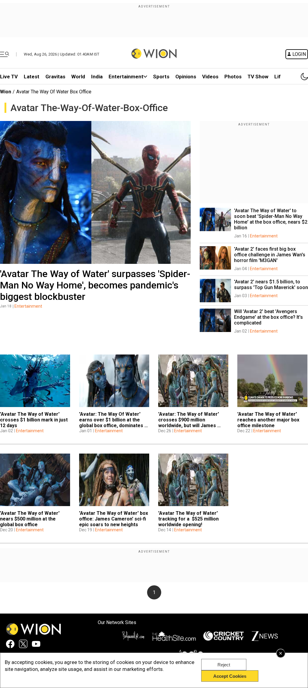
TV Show (258, 77)
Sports (161, 77)
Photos (233, 77)
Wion (5, 92)
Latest (31, 77)
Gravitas (55, 77)
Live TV (9, 77)
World (78, 77)
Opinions (185, 77)
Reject (223, 664)
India (97, 77)
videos (210, 77)
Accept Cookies (229, 676)
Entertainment (126, 77)
